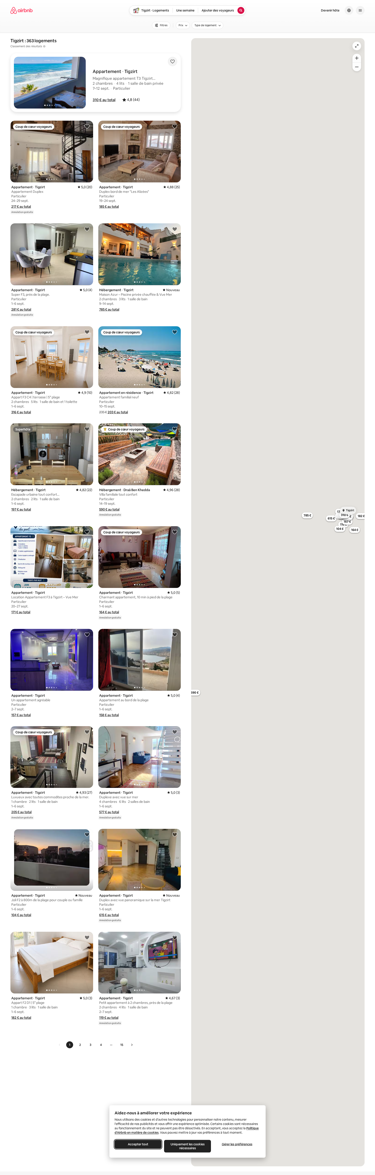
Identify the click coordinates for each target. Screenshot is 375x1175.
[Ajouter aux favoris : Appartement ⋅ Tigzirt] (87, 126)
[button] (104, 99)
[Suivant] (131, 1044)
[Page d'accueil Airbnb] (21, 10)
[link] (59, 1044)
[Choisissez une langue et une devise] (349, 10)
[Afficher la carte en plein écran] (356, 46)
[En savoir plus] (44, 46)
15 (121, 1045)
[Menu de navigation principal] (360, 10)
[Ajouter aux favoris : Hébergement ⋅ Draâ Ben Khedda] (174, 428)
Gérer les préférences (237, 1144)
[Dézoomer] (356, 58)
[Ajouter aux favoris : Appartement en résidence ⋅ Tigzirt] (174, 331)
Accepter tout (138, 1144)
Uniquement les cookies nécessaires (188, 1146)
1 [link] (69, 1045)
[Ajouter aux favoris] (172, 61)
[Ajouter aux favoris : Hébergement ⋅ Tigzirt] (174, 229)
